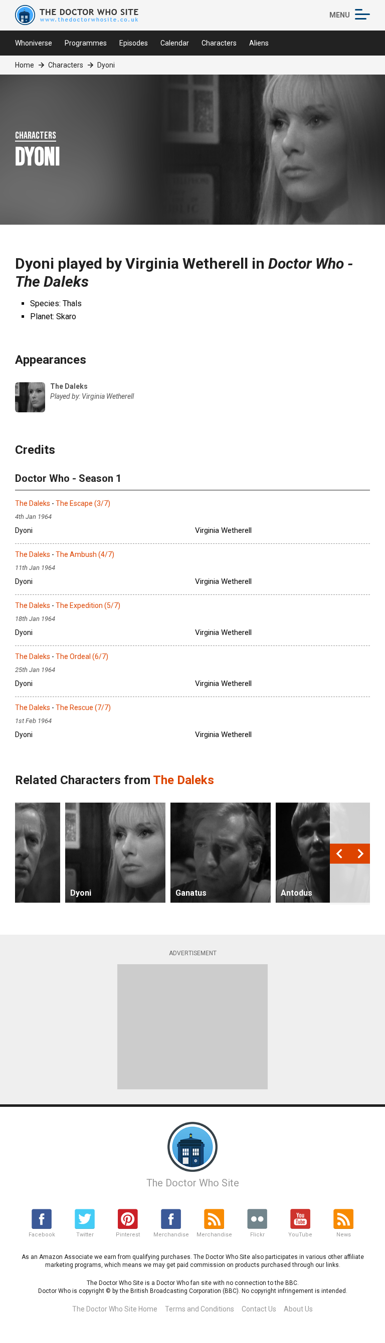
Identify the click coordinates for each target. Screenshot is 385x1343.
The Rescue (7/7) (83, 708)
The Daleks (32, 503)
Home (24, 65)
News (343, 1234)
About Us (298, 1309)
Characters (219, 43)
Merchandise (170, 1234)
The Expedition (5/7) (88, 605)
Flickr (257, 1234)
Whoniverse (33, 43)
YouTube (300, 1234)
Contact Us (259, 1309)
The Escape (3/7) (83, 503)
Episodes (133, 43)
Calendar (174, 43)
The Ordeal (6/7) (82, 656)
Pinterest (128, 1234)
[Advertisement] (192, 1026)
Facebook (42, 1234)
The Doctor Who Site (192, 1183)
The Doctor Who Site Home (114, 1309)
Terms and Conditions (199, 1309)
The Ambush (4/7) (85, 554)
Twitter (85, 1234)
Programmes (86, 43)
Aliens (259, 43)
